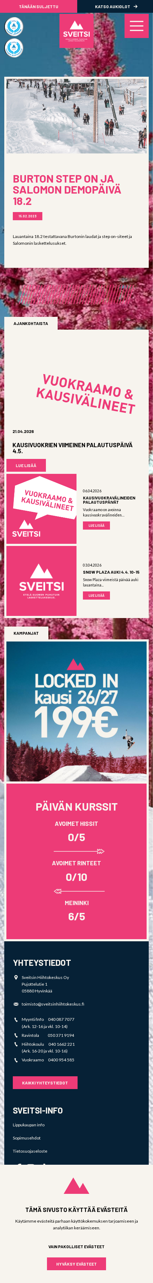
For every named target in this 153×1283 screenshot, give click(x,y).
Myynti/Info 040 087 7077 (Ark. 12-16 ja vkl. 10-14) (48, 1023)
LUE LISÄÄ (26, 465)
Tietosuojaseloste (30, 1151)
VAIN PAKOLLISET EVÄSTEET (76, 1246)
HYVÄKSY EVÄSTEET (76, 1263)
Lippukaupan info (28, 1124)
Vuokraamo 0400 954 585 (48, 1059)
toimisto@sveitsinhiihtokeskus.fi (53, 1004)
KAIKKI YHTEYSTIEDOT (45, 1082)
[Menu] (137, 26)
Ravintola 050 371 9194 (48, 1035)
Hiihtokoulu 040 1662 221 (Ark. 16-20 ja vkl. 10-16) (48, 1047)
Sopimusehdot (27, 1138)
